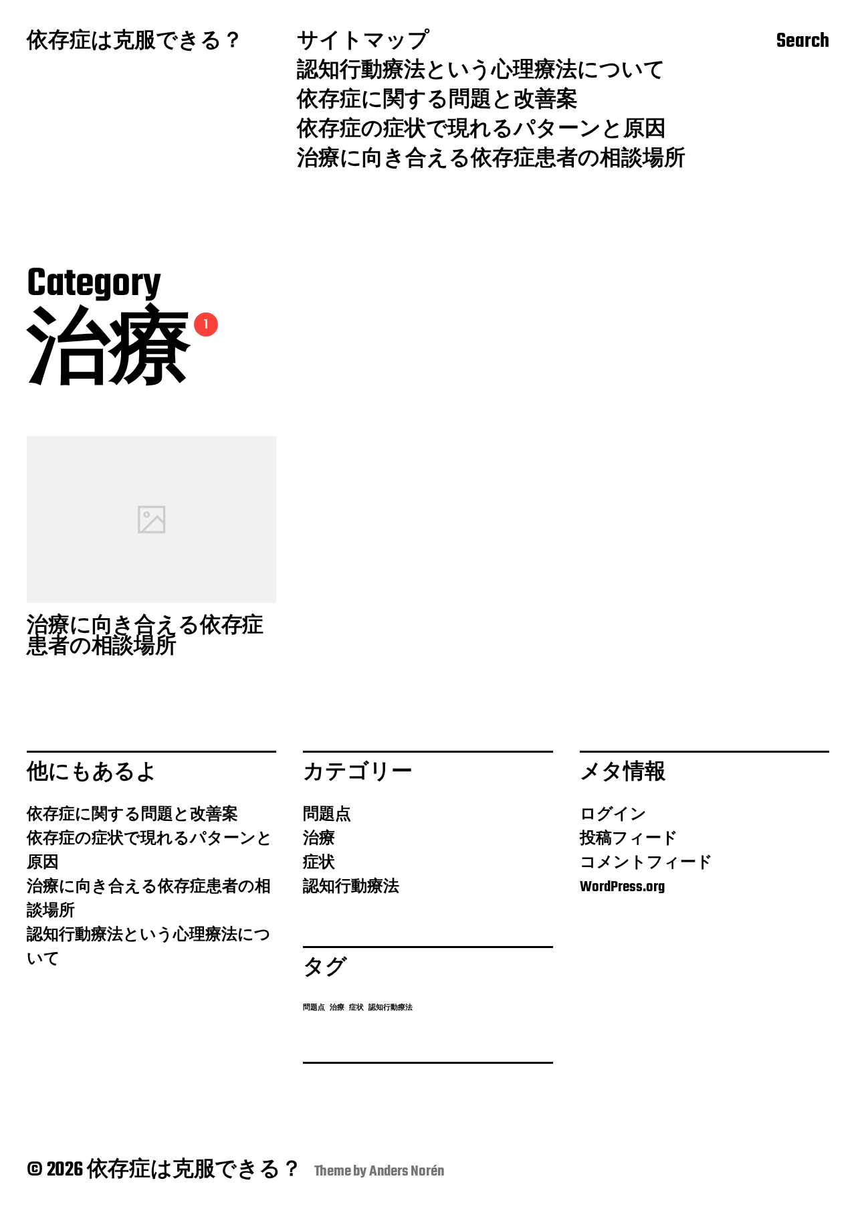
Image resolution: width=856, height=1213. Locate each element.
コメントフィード (646, 863)
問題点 (327, 815)
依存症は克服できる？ (135, 42)
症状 (319, 863)
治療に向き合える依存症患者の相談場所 (491, 160)
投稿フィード (629, 839)
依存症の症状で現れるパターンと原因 (481, 130)
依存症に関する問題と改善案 (437, 101)
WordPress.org (622, 887)
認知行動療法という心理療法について (481, 71)
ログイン (613, 815)
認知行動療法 (351, 887)
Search (802, 42)
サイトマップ (363, 42)
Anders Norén (407, 1171)
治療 (319, 839)
